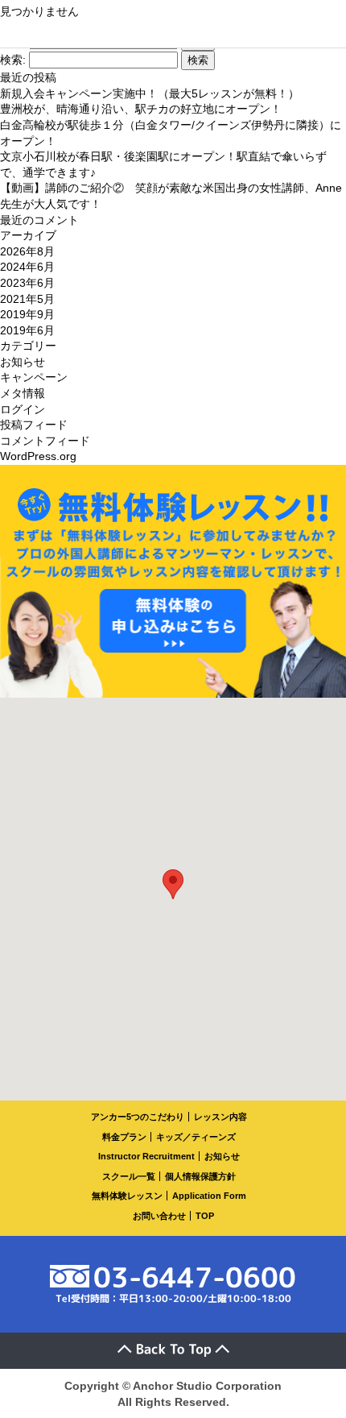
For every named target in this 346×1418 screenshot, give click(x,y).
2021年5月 (27, 298)
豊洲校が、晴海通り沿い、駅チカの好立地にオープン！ (141, 108)
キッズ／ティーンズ (196, 1137)
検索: (13, 59)
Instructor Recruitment (146, 1156)
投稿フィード (34, 424)
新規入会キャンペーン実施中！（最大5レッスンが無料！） (149, 93)
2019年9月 (27, 314)
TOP (205, 1216)
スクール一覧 (128, 1176)
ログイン (22, 409)
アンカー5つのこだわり (137, 1117)
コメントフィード (45, 440)
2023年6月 (27, 282)
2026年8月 (27, 251)
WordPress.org (38, 456)
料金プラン (124, 1137)
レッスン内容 (220, 1117)
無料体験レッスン (127, 1195)
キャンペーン (34, 377)
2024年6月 (27, 266)
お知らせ (22, 361)
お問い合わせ (159, 1216)
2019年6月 (27, 330)
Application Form (209, 1195)
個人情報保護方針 (200, 1176)
